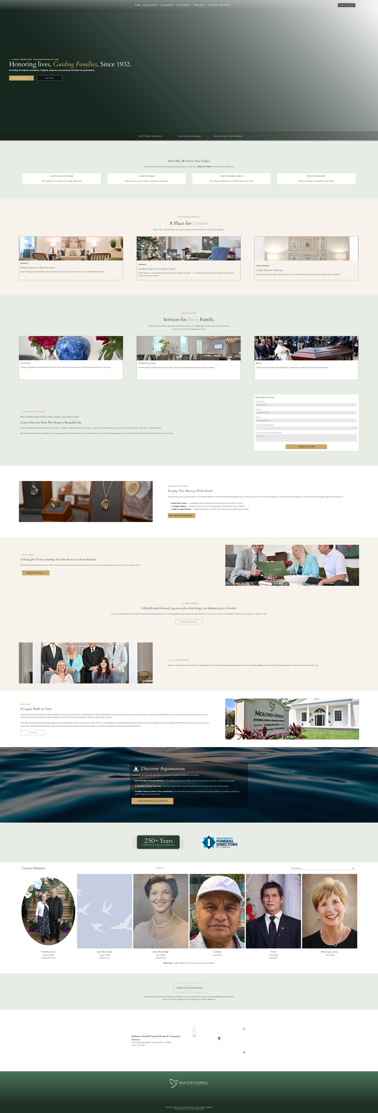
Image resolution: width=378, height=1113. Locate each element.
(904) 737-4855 (144, 136)
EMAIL (258, 417)
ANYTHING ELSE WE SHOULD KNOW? (269, 433)
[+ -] (219, 1041)
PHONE (258, 409)
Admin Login (199, 1109)
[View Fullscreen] (194, 1035)
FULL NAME (260, 402)
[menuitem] (137, 5)
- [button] (194, 1031)
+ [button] (194, 1029)
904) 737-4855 (138, 1045)
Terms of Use (189, 1109)
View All (160, 868)
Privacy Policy (179, 1109)
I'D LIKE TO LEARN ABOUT (265, 425)
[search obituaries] (353, 868)
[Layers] (244, 1029)
